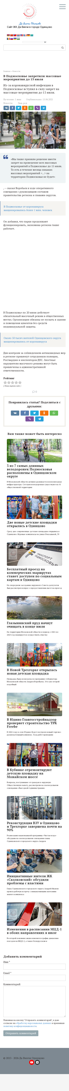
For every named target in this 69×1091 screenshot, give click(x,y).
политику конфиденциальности (20, 1026)
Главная (6, 71)
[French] (24, 35)
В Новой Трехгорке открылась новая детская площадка (32, 671)
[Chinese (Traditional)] (14, 35)
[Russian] (11, 38)
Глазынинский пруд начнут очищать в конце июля (30, 624)
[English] (21, 35)
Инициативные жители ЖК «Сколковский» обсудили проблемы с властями (29, 879)
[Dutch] (18, 35)
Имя (6, 962)
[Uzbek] (18, 38)
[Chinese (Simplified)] (11, 35)
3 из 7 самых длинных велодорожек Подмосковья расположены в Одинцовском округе (31, 471)
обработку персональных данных (33, 1023)
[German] (28, 35)
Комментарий (11, 984)
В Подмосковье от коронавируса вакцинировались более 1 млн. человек (28, 208)
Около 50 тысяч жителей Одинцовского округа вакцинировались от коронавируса (32, 339)
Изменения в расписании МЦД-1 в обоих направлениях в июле (34, 931)
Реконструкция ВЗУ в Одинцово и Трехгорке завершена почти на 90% (34, 826)
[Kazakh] (31, 35)
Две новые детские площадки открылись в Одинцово (32, 524)
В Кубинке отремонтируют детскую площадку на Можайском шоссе (29, 773)
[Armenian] (8, 35)
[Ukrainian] (14, 38)
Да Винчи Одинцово (30, 23)
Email (7, 973)
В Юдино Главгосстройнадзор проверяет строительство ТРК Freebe (32, 723)
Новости (16, 71)
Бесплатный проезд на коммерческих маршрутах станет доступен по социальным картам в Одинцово (34, 574)
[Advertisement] (34, 271)
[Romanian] (8, 38)
